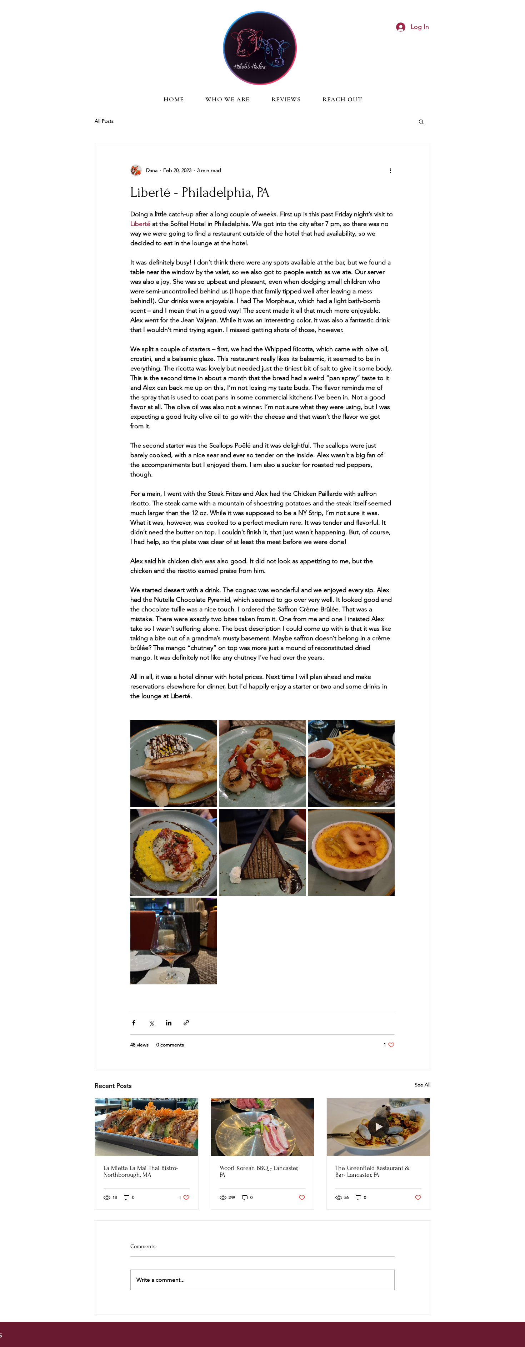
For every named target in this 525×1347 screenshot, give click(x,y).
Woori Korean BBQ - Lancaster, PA (259, 1171)
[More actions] (390, 170)
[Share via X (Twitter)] (151, 1022)
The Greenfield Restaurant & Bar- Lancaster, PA (372, 1171)
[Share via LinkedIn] (168, 1022)
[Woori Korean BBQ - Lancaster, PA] (262, 1127)
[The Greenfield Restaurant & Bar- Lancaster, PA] (378, 1127)
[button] (421, 121)
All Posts (104, 121)
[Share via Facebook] (133, 1022)
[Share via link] (186, 1022)
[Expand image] (173, 763)
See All (422, 1084)
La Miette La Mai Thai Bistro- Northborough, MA (141, 1171)
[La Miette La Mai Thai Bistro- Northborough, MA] (146, 1127)
